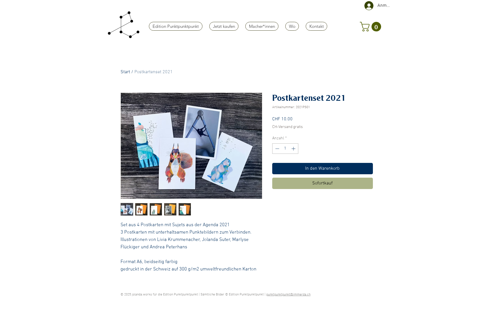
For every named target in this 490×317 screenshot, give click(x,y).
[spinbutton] (285, 149)
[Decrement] (276, 149)
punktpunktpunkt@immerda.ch (288, 295)
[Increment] (293, 149)
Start (125, 72)
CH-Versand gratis (287, 127)
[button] (371, 27)
